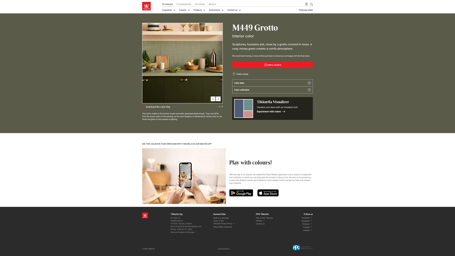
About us (212, 4)
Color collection (241, 90)
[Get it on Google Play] (241, 192)
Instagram (306, 221)
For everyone (167, 4)
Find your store (306, 10)
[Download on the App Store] (268, 192)
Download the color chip (158, 107)
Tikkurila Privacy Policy (222, 224)
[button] (306, 4)
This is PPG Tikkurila (264, 218)
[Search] (311, 4)
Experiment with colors (269, 111)
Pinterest (306, 224)
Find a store (242, 74)
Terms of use (218, 221)
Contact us (260, 224)
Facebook (306, 218)
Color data (239, 83)
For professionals (184, 4)
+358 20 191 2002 (184, 229)
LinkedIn (306, 230)
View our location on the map (182, 232)
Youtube (306, 227)
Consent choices (223, 249)
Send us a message (221, 218)
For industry (200, 4)
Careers (259, 221)
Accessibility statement (222, 227)
